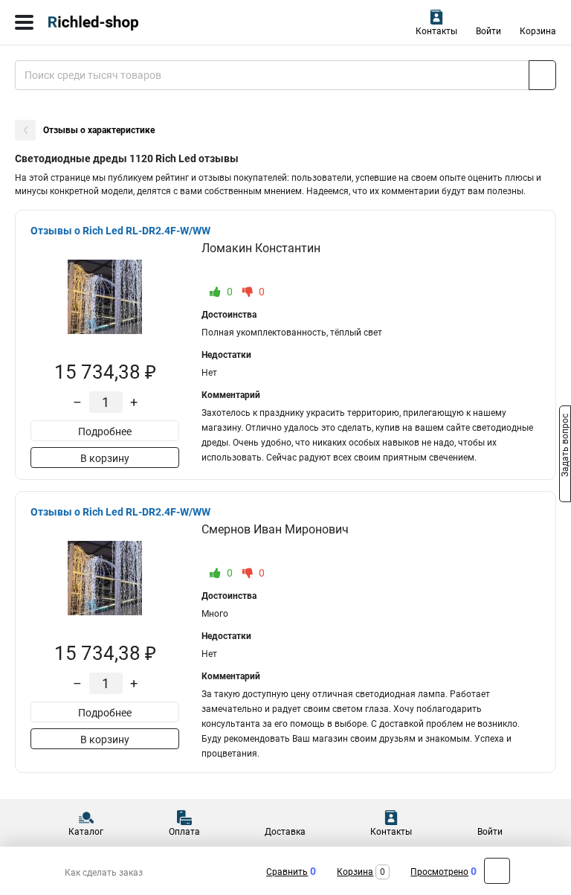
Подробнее (105, 431)
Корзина (538, 31)
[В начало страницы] (497, 871)
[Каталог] (24, 22)
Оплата (184, 832)
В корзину (104, 458)
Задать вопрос (565, 446)
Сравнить (287, 872)
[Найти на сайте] (542, 75)
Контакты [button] (436, 31)
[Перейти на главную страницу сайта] (111, 22)
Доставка (285, 832)
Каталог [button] (85, 832)
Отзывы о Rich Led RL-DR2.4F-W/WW (120, 231)
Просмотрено (439, 872)
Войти (488, 31)
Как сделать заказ (104, 872)
